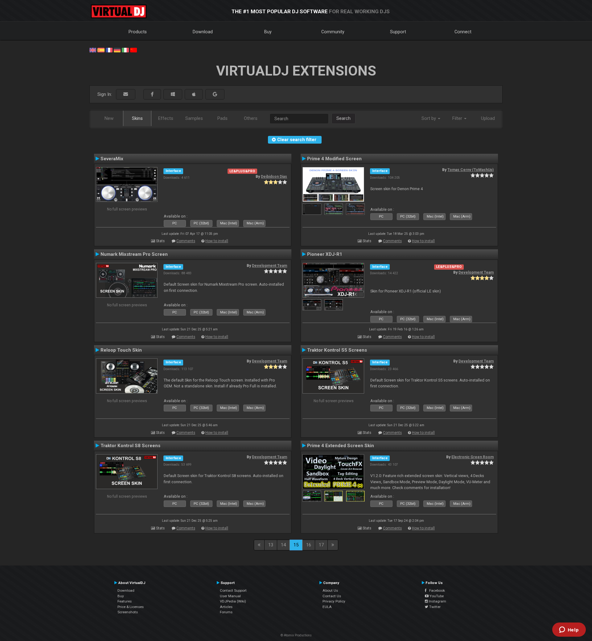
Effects (165, 118)
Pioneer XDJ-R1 (324, 254)
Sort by (429, 118)
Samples (194, 118)
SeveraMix (112, 158)
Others (250, 118)
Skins (137, 118)
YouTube (436, 596)
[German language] (117, 49)
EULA (327, 607)
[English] (92, 49)
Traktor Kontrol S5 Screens (337, 350)
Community (332, 31)
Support (398, 31)
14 (283, 545)
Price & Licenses (130, 607)
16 (308, 545)
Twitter (434, 607)
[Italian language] (125, 49)
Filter (457, 118)
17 (321, 545)
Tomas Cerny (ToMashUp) (470, 170)
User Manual (230, 596)
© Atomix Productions (296, 635)
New (109, 118)
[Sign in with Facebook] (152, 94)
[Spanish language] (100, 49)
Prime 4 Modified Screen (334, 158)
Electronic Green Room (472, 457)
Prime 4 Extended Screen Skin (340, 445)
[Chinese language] (133, 49)
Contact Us (332, 596)
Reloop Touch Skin (121, 350)
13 (270, 545)
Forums (226, 612)
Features (124, 601)
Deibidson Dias (274, 176)
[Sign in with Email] (125, 94)
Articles (226, 607)
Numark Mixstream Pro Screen (134, 254)
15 (296, 545)
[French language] (109, 49)
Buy (268, 31)
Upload (488, 118)
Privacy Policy (334, 601)
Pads (222, 118)
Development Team (269, 265)
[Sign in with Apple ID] (194, 94)
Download (203, 31)
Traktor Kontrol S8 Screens (130, 445)
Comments (185, 241)
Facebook (435, 590)
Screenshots (127, 612)
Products (138, 31)
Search (343, 118)
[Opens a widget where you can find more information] (569, 630)
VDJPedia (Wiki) (233, 601)
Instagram (437, 601)
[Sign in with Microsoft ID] (172, 94)
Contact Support (233, 590)
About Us (330, 590)
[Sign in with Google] (214, 94)
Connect (462, 31)
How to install (216, 241)
